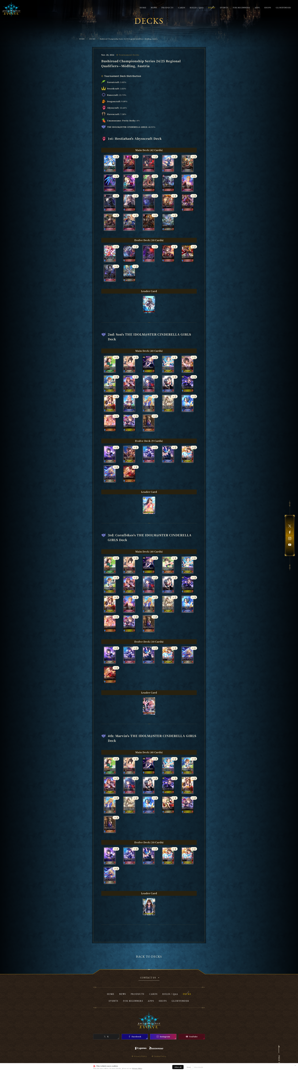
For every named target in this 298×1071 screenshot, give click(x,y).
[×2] (129, 171)
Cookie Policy (160, 1056)
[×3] (110, 171)
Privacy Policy (137, 1068)
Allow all (177, 1067)
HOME (82, 39)
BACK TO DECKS (149, 956)
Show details (198, 1067)
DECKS (92, 39)
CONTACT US (148, 978)
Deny (189, 1067)
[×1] (187, 191)
